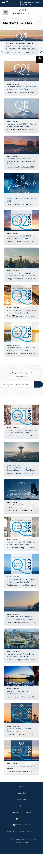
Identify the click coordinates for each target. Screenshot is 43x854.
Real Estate (27, 43)
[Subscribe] (38, 384)
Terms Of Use (13, 831)
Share (39, 61)
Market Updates (13, 43)
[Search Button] (37, 12)
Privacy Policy (29, 831)
